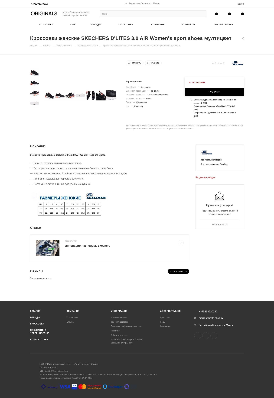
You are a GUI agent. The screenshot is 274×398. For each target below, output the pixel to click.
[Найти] (202, 13)
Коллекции (165, 326)
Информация (119, 311)
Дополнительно (170, 311)
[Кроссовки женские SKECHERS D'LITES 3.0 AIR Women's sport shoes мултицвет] (50, 95)
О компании (72, 317)
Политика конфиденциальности (126, 326)
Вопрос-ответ (39, 339)
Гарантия (115, 331)
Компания (73, 311)
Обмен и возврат (119, 335)
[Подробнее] (181, 243)
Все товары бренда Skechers (214, 164)
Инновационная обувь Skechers (87, 245)
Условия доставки (119, 322)
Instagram (197, 335)
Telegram (205, 335)
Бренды (35, 317)
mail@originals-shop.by (211, 318)
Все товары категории (211, 160)
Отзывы (70, 322)
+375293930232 (39, 3)
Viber (213, 335)
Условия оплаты (119, 317)
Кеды (162, 322)
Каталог (35, 311)
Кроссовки (37, 324)
